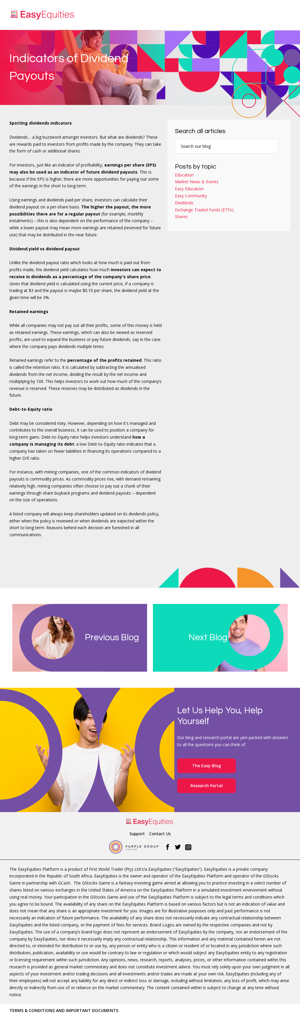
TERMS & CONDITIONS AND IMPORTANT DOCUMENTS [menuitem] (63, 1010)
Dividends (184, 203)
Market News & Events (197, 181)
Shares (181, 216)
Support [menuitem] (137, 833)
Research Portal (206, 785)
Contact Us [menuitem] (160, 833)
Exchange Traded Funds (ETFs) (204, 210)
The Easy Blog (206, 765)
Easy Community (191, 195)
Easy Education (189, 188)
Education (184, 175)
